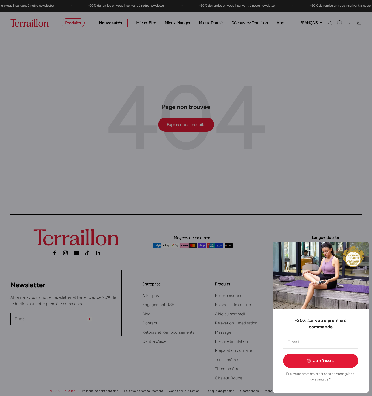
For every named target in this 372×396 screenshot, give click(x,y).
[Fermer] (360, 251)
